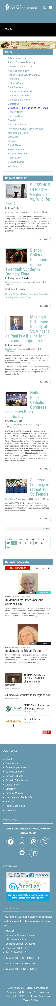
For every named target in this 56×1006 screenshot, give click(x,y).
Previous (19, 539)
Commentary (43, 593)
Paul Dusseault (10, 349)
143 (27, 539)
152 (36, 543)
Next (42, 543)
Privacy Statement (41, 996)
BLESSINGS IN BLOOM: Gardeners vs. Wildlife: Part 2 (16, 191)
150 (25, 543)
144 (32, 539)
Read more (44, 239)
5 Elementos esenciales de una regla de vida (27, 694)
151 (30, 543)
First (10, 539)
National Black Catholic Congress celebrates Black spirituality (16, 399)
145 (38, 539)
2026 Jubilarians (32, 719)
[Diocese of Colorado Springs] (21, 6)
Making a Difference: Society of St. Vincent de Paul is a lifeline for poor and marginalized (16, 323)
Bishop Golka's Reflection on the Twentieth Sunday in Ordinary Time (16, 256)
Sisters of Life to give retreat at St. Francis (16, 486)
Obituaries (44, 643)
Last (8, 547)
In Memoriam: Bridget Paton (23, 650)
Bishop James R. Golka (13, 282)
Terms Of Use (30, 1000)
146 (43, 539)
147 (8, 543)
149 (19, 543)
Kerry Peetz (9, 212)
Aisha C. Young (10, 425)
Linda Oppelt (10, 499)
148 (14, 543)
